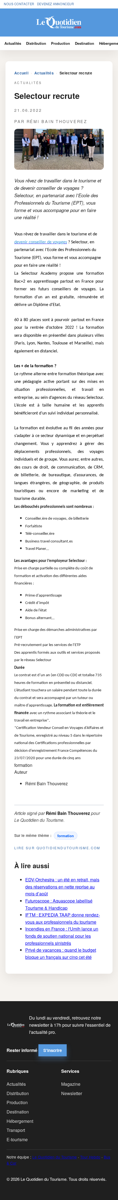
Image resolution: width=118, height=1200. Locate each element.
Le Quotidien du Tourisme (54, 1157)
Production (60, 43)
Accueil (21, 73)
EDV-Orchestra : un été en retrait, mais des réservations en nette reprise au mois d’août (62, 886)
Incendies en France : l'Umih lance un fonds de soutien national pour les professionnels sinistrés (61, 936)
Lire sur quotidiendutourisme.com (57, 847)
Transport (16, 1130)
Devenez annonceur (55, 4)
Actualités (12, 43)
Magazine (70, 1084)
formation (65, 835)
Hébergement (20, 1121)
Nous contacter (19, 4)
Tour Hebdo (90, 1157)
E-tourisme (17, 1139)
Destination (84, 43)
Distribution (36, 43)
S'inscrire (52, 1050)
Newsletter (71, 1093)
